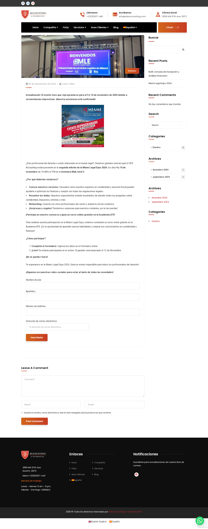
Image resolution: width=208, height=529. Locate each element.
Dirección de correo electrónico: (41, 321)
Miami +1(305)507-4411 (34, 475)
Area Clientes (78, 474)
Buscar (154, 38)
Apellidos (30, 291)
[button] (200, 521)
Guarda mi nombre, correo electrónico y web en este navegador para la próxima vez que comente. (67, 413)
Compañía (99, 462)
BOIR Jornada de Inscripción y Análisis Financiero (164, 73)
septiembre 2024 (168, 177)
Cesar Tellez (68, 83)
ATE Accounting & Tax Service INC (125, 511)
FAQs (74, 468)
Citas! (169, 27)
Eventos (132, 71)
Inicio (74, 462)
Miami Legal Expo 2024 (160, 83)
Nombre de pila (33, 280)
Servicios (98, 468)
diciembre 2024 (168, 170)
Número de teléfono (36, 306)
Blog (96, 474)
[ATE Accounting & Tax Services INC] (34, 14)
